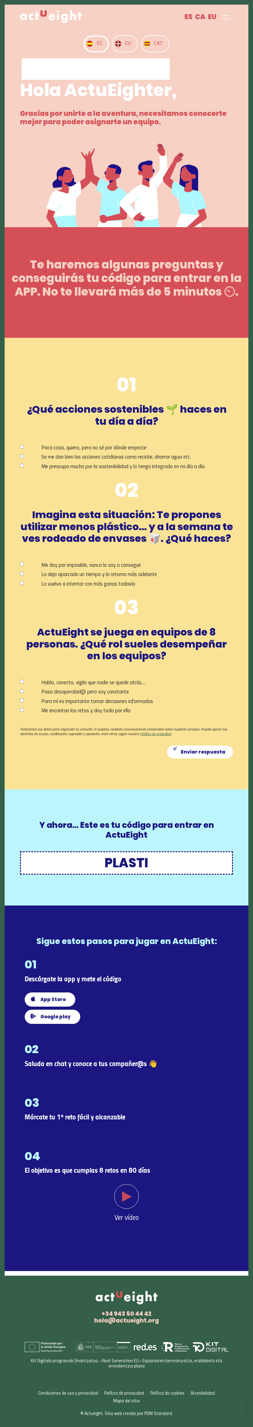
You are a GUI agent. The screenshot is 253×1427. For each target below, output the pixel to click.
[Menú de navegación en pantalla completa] (226, 16)
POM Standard (158, 1414)
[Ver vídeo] (126, 1198)
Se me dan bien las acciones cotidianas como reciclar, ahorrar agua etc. (116, 457)
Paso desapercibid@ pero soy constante (85, 692)
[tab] (96, 43)
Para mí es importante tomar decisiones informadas (97, 702)
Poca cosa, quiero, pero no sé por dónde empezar (94, 448)
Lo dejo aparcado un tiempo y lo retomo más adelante (99, 575)
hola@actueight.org (126, 1320)
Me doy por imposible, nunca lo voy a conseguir (91, 565)
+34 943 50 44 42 (126, 1314)
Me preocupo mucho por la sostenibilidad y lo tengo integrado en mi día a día (123, 467)
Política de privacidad (155, 734)
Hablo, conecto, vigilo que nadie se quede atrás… (93, 683)
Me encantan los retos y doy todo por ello (86, 711)
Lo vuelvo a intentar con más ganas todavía (88, 584)
